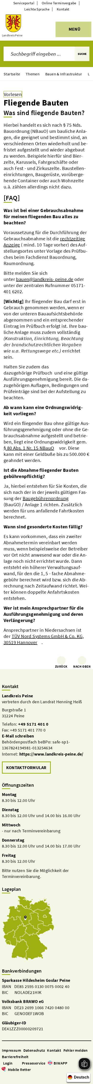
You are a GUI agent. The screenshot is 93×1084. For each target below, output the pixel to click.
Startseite (12, 74)
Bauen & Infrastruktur (63, 74)
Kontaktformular (26, 767)
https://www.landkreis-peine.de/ (51, 754)
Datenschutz (34, 1050)
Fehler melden (75, 1050)
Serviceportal (23, 3)
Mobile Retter (19, 1069)
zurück (61, 667)
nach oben (82, 667)
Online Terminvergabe (59, 3)
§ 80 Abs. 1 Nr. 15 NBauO (29, 448)
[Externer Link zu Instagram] (10, 1076)
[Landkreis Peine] (46, 734)
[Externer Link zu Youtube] (15, 1076)
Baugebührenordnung (46, 498)
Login (8, 1063)
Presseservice (33, 1063)
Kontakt (63, 9)
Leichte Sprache (36, 9)
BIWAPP (60, 1063)
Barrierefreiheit (15, 1056)
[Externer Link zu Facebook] (4, 1076)
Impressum (11, 1050)
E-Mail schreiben (18, 736)
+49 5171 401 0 (33, 724)
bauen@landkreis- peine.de (44, 279)
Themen (33, 74)
